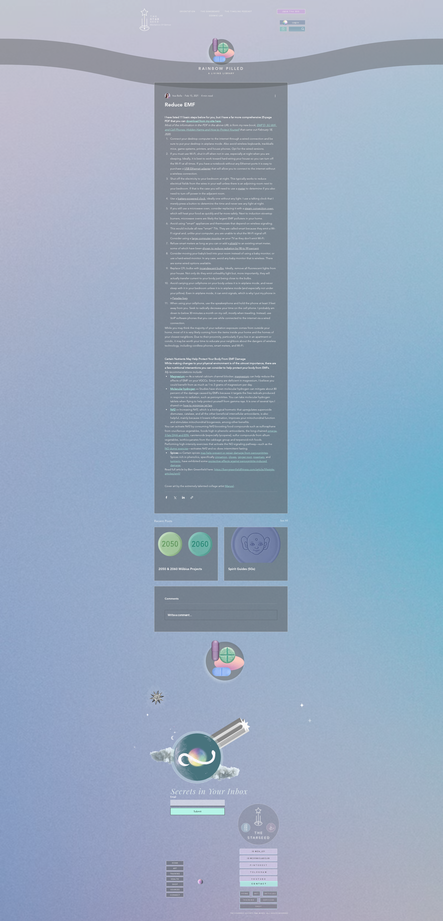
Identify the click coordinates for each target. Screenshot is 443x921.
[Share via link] (191, 497)
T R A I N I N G (175, 874)
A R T (175, 868)
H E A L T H (175, 879)
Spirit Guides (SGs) (241, 569)
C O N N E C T (175, 895)
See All (284, 520)
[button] (216, 15)
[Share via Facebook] (166, 497)
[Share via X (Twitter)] (175, 497)
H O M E (175, 863)
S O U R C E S (174, 889)
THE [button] (154, 16)
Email (173, 796)
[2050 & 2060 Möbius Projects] (186, 545)
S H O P (175, 884)
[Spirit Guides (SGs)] (256, 545)
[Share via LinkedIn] (183, 497)
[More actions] (275, 96)
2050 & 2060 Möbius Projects (180, 569)
